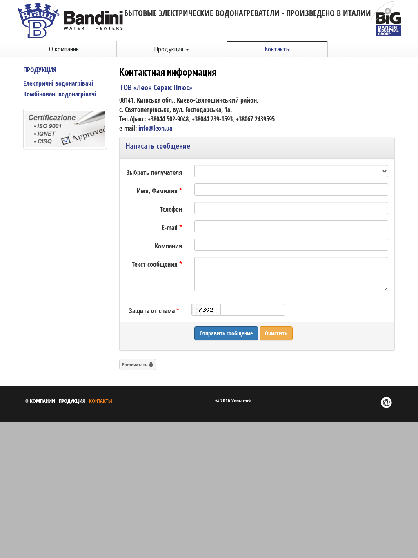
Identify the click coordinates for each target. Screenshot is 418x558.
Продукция (39, 69)
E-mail (172, 227)
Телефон (171, 209)
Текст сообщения (157, 264)
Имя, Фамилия (159, 190)
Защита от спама (154, 310)
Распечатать (135, 364)
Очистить (276, 333)
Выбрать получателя (154, 172)
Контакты (277, 49)
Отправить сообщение (226, 333)
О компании (64, 49)
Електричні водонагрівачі (58, 83)
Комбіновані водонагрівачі (59, 93)
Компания (168, 245)
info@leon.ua (155, 128)
